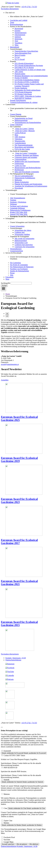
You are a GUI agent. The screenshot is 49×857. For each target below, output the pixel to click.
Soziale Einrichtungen (18, 100)
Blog (16, 135)
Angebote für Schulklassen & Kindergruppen (31, 186)
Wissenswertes (20, 141)
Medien (6, 823)
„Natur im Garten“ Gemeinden (26, 153)
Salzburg (18, 37)
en (7, 316)
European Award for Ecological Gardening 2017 (19, 542)
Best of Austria (20, 55)
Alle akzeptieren (22, 844)
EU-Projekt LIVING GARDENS (27, 82)
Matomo (7, 794)
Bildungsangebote (21, 120)
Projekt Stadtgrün (21, 88)
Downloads (19, 188)
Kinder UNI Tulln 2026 (18, 212)
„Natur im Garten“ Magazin (25, 131)
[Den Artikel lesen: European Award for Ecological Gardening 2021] (23, 576)
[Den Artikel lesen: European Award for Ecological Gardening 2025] (23, 412)
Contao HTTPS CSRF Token (14, 755)
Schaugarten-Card (21, 243)
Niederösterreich (20, 33)
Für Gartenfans (15, 263)
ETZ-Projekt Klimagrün (23, 92)
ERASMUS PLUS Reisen (24, 68)
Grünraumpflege (20, 159)
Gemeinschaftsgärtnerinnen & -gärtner (23, 102)
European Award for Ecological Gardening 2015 (19, 623)
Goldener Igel (19, 232)
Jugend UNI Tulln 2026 (18, 214)
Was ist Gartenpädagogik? (24, 176)
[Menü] (3, 289)
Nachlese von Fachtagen (19, 269)
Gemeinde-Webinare (17, 208)
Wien (16, 45)
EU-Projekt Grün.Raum (23, 94)
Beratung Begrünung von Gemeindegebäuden (31, 76)
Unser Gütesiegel (16, 125)
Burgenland (19, 29)
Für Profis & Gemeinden (19, 265)
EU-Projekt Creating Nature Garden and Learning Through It (29, 85)
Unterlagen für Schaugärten (24, 247)
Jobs (11, 275)
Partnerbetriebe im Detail (23, 118)
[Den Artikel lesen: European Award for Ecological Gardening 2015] (23, 617)
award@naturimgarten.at (10, 364)
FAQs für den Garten (22, 149)
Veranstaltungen (16, 249)
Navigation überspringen (10, 9)
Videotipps (18, 139)
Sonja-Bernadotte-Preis (23, 53)
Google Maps (8, 842)
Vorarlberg (18, 43)
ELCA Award (20, 59)
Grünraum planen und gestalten (26, 157)
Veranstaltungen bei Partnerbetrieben (28, 122)
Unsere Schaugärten (17, 226)
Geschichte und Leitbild (18, 20)
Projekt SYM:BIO (21, 78)
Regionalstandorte (16, 24)
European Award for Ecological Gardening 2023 (19, 500)
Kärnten (17, 31)
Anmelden (4, 380)
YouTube (7, 840)
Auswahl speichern (8, 844)
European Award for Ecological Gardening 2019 (19, 459)
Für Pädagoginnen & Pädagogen (22, 267)
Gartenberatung (20, 143)
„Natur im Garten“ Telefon (24, 129)
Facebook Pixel (9, 837)
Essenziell (7, 751)
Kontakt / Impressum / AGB (15, 658)
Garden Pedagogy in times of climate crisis (30, 70)
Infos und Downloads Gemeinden (27, 172)
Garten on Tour (20, 166)
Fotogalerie (9, 277)
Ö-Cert (17, 57)
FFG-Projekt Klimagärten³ (24, 63)
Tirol (16, 41)
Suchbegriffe (5, 283)
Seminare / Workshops (18, 202)
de (7, 314)
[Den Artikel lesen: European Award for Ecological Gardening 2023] (23, 494)
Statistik (6, 780)
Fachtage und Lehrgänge (19, 206)
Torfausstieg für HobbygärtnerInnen (27, 90)
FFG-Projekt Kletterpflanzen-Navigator (29, 65)
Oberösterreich (20, 35)
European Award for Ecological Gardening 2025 (19, 418)
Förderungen (19, 163)
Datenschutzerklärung (13, 660)
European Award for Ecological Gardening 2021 (19, 583)
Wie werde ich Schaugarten (24, 238)
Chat (5, 808)
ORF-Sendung (20, 137)
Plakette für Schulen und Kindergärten (28, 184)
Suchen (4, 285)
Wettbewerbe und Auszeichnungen (27, 161)
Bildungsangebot (21, 241)
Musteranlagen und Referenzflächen (28, 168)
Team (12, 22)
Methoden (18, 180)
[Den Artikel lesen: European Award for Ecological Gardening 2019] (23, 453)
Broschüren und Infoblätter (24, 147)
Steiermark (18, 39)
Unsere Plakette (15, 114)
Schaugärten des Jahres (23, 230)
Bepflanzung (19, 170)
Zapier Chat (8, 821)
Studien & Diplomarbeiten (19, 271)
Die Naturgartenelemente (24, 145)
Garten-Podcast (20, 133)
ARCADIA (19, 72)
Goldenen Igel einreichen (24, 245)
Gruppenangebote (16, 251)
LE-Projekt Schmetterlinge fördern (27, 80)
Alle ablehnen (33, 844)
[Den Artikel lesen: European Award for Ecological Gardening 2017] (23, 535)
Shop (7, 279)
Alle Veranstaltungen (17, 198)
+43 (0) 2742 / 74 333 (29, 7)
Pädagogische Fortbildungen (25, 178)
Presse (12, 273)
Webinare (13, 204)
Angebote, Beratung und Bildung (27, 155)
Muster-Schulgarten (22, 182)
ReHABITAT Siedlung (23, 98)
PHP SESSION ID (10, 768)
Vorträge (13, 200)
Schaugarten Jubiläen (22, 234)
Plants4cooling (20, 74)
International (14, 47)
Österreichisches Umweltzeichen (26, 51)
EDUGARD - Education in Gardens (28, 96)
